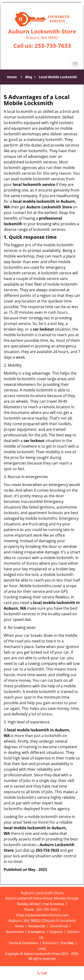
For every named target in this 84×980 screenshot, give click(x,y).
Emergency (36, 932)
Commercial (58, 926)
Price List (50, 943)
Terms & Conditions (23, 943)
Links (42, 949)
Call (43, 973)
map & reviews (53, 904)
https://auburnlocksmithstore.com (42, 915)
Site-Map (67, 943)
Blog (28, 77)
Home (12, 77)
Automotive (15, 932)
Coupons (56, 932)
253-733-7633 (53, 45)
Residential (36, 926)
